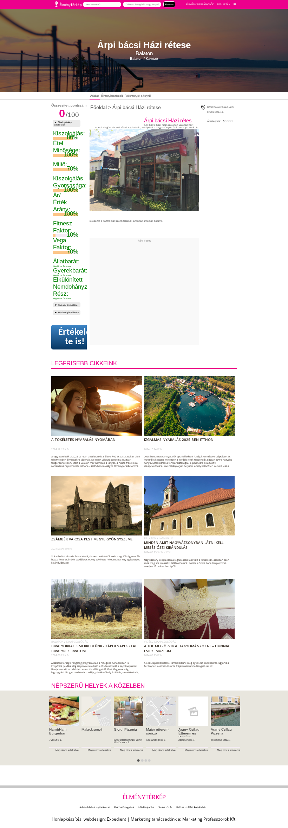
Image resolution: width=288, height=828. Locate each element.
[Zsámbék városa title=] (98, 534)
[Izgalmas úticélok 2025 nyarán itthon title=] (191, 434)
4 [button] (151, 762)
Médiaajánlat (146, 807)
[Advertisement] (175, 292)
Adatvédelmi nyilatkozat (94, 807)
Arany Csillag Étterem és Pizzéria (188, 733)
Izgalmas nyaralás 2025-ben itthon (179, 439)
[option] (64, 731)
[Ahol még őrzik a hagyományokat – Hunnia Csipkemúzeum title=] (191, 637)
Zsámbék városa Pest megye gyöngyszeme (92, 539)
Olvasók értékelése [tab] (68, 305)
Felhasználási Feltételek (191, 807)
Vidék (148, 641)
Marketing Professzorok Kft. (209, 819)
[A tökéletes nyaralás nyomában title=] (98, 434)
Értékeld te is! (74, 337)
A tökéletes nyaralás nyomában (83, 439)
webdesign (94, 819)
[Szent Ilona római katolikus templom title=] (191, 534)
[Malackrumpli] (96, 711)
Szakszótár (165, 807)
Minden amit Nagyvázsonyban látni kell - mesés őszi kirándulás (184, 545)
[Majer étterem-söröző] (161, 711)
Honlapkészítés (66, 819)
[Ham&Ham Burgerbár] (64, 711)
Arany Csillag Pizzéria (221, 731)
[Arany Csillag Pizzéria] (225, 711)
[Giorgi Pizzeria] (128, 711)
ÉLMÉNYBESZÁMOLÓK (200, 4)
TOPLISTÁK (223, 4)
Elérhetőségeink (124, 807)
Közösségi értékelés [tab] (68, 312)
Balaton (150, 538)
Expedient (116, 819)
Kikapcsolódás (77, 641)
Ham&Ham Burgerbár (57, 731)
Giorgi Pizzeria (125, 729)
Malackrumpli (91, 729)
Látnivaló (166, 538)
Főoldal (98, 107)
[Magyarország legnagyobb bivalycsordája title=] (98, 637)
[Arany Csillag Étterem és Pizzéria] (193, 711)
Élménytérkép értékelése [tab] (63, 123)
